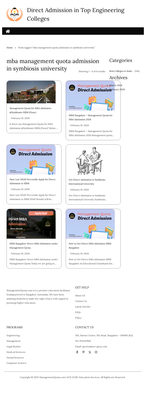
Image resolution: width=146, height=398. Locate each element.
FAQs (78, 312)
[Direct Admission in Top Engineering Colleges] (8, 31)
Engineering (13, 335)
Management (14, 340)
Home (10, 47)
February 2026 (117, 89)
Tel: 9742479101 (83, 340)
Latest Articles (82, 306)
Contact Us (81, 301)
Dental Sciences (15, 357)
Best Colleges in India (120, 71)
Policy (78, 317)
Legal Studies (14, 346)
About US (80, 295)
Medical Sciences (16, 352)
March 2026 (115, 85)
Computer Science (17, 363)
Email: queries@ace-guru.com (91, 346)
